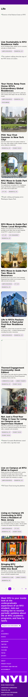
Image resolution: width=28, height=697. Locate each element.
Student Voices (17, 148)
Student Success (7, 695)
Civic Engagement (14, 235)
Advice (3, 637)
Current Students (21, 381)
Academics (5, 634)
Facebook (4, 647)
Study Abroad (5, 102)
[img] (14, 26)
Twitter (3, 644)
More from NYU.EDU (7, 685)
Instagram (4, 641)
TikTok (3, 653)
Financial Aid (5, 690)
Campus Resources (7, 51)
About (3, 661)
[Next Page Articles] (26, 588)
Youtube (4, 650)
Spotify (3, 656)
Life (2, 631)
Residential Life (18, 51)
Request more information (10, 626)
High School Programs (9, 692)
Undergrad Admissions (9, 687)
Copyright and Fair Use (9, 666)
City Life (4, 191)
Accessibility (5, 669)
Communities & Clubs (7, 381)
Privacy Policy (6, 664)
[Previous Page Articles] (2, 588)
